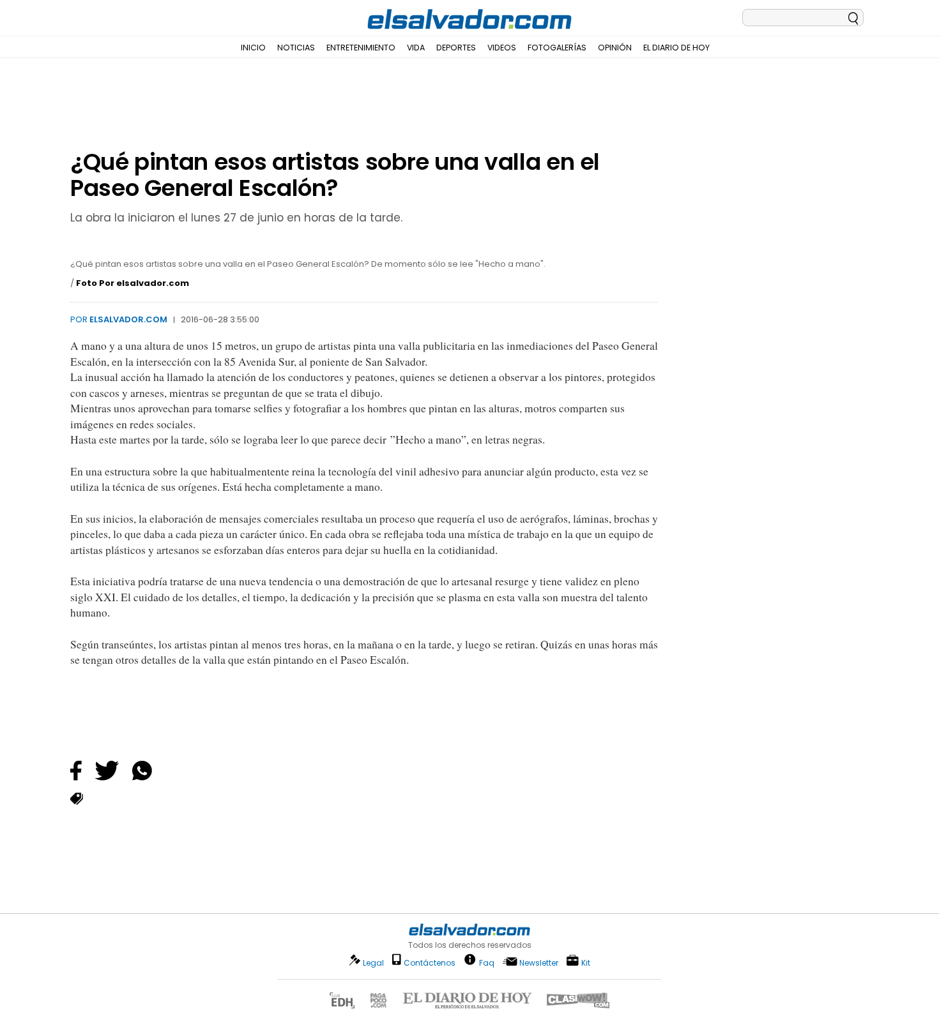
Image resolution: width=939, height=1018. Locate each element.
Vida (416, 47)
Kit (585, 962)
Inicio (253, 47)
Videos (501, 47)
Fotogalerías (557, 47)
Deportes (456, 47)
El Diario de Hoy (676, 47)
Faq (486, 962)
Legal (373, 962)
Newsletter (538, 962)
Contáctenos (429, 962)
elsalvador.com (128, 319)
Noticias (296, 47)
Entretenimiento (360, 47)
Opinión (615, 47)
